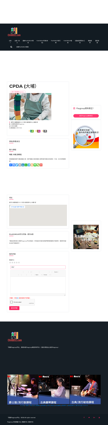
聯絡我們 (90, 41)
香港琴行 (64, 405)
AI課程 (27, 405)
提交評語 (14, 308)
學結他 (52, 405)
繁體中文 (24, 422)
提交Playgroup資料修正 (86, 115)
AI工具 (22, 405)
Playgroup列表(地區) (42, 41)
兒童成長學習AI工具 (80, 41)
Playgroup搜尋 (68, 41)
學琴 (48, 405)
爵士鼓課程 (36, 405)
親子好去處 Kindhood (82, 405)
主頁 (10, 40)
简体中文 (30, 422)
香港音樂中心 (71, 405)
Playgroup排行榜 (56, 41)
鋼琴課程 (43, 405)
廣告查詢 (97, 41)
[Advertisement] (54, 12)
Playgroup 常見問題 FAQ (14, 422)
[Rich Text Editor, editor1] (38, 285)
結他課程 (58, 405)
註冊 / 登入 (17, 41)
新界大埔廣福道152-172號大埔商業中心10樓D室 (24, 122)
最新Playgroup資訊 (28, 41)
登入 (18, 298)
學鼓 (31, 405)
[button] (12, 272)
